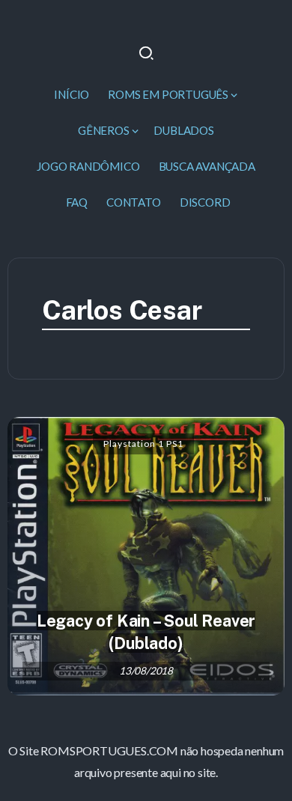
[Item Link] (146, 556)
